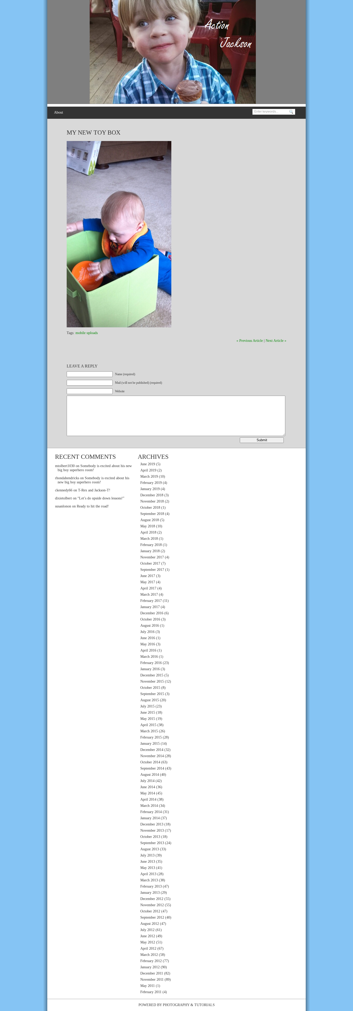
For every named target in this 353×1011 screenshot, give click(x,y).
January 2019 (150, 489)
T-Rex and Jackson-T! (94, 490)
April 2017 (148, 588)
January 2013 (150, 893)
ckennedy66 (63, 490)
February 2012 (151, 961)
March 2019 (149, 476)
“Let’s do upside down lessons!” (101, 498)
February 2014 (151, 812)
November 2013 (152, 830)
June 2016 (147, 638)
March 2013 (149, 880)
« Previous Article (249, 341)
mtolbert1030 (65, 466)
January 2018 (150, 551)
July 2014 (147, 781)
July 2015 (147, 706)
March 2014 (149, 806)
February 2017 (151, 601)
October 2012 (150, 911)
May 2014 (147, 793)
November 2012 (152, 905)
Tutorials (204, 1005)
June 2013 (147, 862)
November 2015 (152, 681)
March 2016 (149, 657)
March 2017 (149, 594)
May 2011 (147, 986)
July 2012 (147, 930)
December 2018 (151, 495)
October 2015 (150, 688)
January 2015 (150, 744)
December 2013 (151, 824)
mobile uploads (86, 333)
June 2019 (147, 464)
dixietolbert (63, 498)
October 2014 (150, 762)
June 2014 (147, 787)
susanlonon (63, 506)
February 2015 (151, 737)
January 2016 (150, 669)
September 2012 (152, 917)
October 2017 (150, 563)
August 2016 (149, 626)
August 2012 (149, 924)
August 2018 (149, 520)
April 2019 (148, 470)
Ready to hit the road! (93, 506)
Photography (176, 1005)
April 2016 (148, 650)
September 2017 (152, 570)
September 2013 (152, 843)
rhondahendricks (67, 478)
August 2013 (149, 849)
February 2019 (151, 483)
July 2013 (147, 855)
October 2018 (150, 508)
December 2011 (151, 973)
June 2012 (147, 936)
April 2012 (148, 948)
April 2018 (148, 532)
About (58, 112)
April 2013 (148, 874)
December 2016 (151, 613)
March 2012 (149, 955)
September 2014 (152, 768)
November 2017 (152, 557)
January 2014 (150, 818)
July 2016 (147, 632)
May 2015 (147, 719)
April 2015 (148, 725)
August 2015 (149, 700)
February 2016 (151, 663)
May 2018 (147, 526)
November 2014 (152, 756)
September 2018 (152, 514)
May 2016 (147, 644)
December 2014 (151, 750)
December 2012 (151, 899)
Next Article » (276, 341)
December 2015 (151, 675)
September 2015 (152, 694)
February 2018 (151, 545)
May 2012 (147, 942)
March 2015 (149, 731)
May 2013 (147, 868)
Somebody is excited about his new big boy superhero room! (93, 480)
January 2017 (150, 607)
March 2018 (149, 539)
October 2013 (150, 837)
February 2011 (151, 992)
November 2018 (152, 501)
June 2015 (147, 712)
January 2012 (150, 967)
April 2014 (148, 799)
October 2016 (150, 619)
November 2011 (152, 980)
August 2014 (149, 775)
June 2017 (147, 576)
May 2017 (147, 582)
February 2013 (151, 886)
